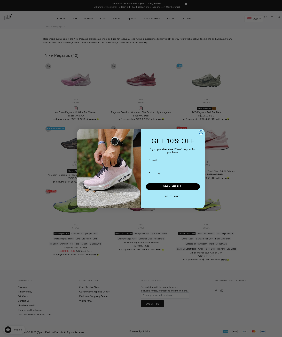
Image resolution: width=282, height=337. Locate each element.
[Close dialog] (201, 132)
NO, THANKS (173, 196)
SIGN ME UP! (173, 186)
